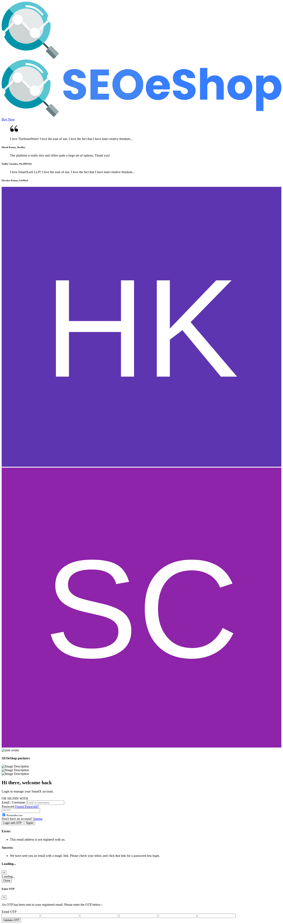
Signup (37, 819)
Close (6, 880)
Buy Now (8, 119)
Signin (29, 822)
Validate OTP (11, 920)
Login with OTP (12, 822)
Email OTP (9, 911)
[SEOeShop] (141, 57)
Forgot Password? (27, 806)
